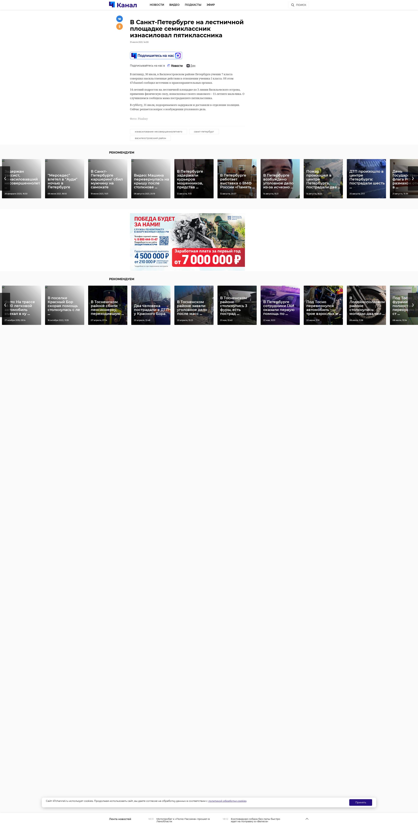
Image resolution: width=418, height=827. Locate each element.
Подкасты (193, 4)
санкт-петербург (204, 131)
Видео (174, 4)
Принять (360, 802)
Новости (157, 4)
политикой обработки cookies (227, 800)
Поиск (301, 5)
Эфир (211, 4)
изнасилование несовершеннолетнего (158, 131)
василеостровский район (150, 138)
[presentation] (5, 178)
